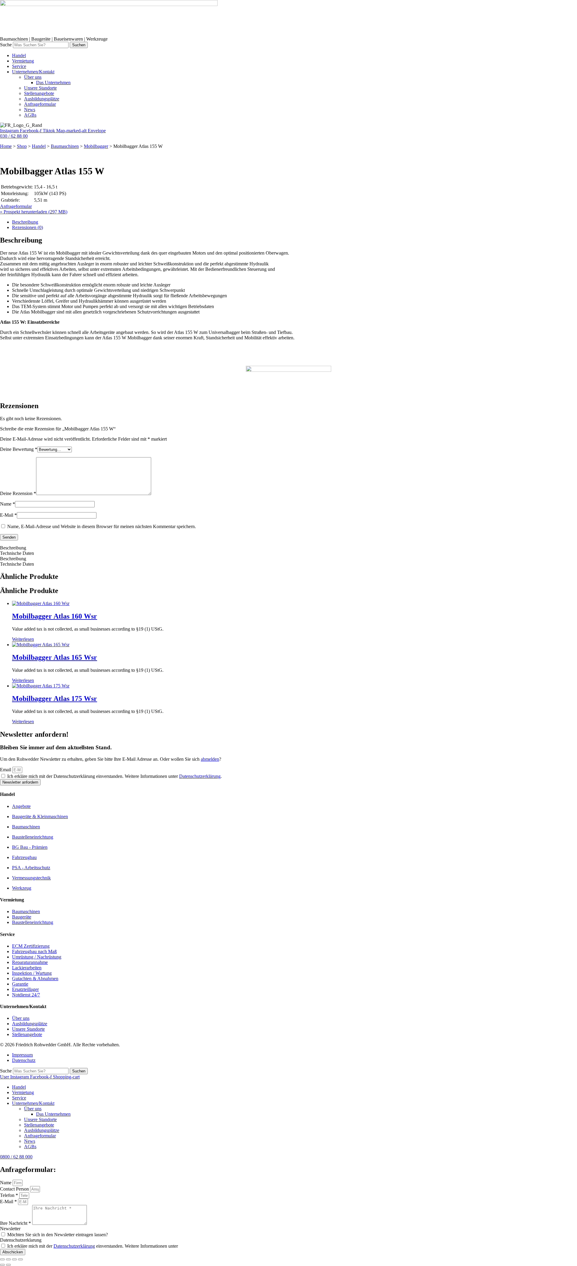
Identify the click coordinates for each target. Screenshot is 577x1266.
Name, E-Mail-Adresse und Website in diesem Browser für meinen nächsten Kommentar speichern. (101, 526)
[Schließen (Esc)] (20, 1259)
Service (19, 1097)
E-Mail (8, 515)
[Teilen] (14, 1259)
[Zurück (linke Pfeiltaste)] (2, 1265)
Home (6, 146)
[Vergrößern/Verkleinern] (2, 1259)
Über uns (32, 1108)
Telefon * (9, 1195)
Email (6, 769)
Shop (22, 146)
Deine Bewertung (18, 449)
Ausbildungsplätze (41, 1130)
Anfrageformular (40, 1135)
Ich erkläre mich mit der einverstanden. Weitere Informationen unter (92, 1246)
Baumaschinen (65, 146)
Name (7, 503)
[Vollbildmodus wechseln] (8, 1259)
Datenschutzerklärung (200, 776)
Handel (39, 146)
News (29, 1141)
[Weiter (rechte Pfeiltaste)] (8, 1265)
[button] (294, 72)
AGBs (30, 1146)
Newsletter (10, 1228)
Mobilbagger (96, 146)
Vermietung (23, 1092)
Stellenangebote (39, 1124)
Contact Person (15, 1188)
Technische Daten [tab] (17, 553)
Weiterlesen (23, 639)
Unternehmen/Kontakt (33, 1103)
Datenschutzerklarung (20, 1240)
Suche (6, 44)
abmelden (210, 759)
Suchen (78, 45)
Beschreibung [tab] (25, 222)
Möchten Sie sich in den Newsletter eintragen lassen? (57, 1234)
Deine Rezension (18, 493)
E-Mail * (9, 1201)
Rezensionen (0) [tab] (27, 227)
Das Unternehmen (53, 1114)
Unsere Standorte (40, 1119)
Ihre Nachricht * (16, 1223)
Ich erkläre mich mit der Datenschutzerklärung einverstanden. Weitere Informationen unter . (114, 776)
